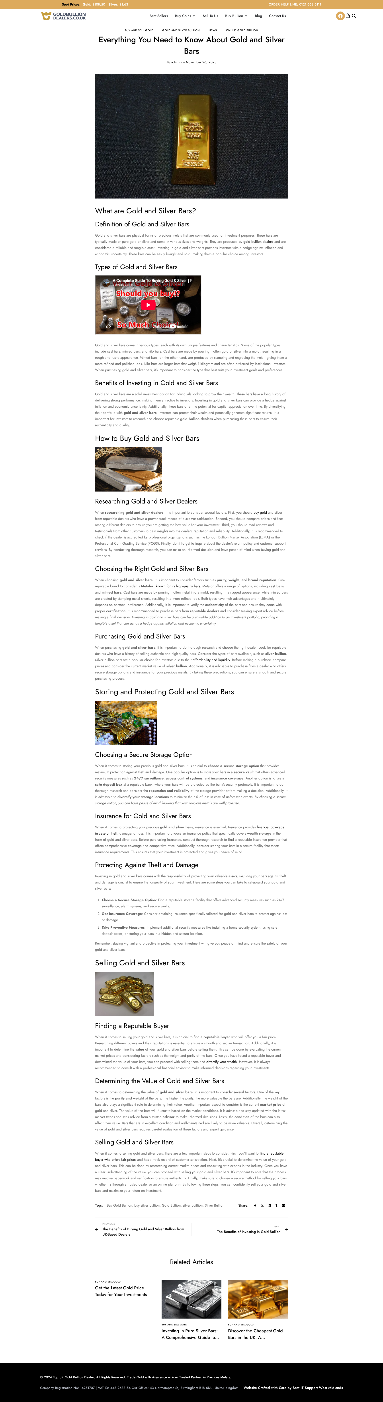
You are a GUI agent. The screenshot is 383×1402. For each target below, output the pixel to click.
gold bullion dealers (258, 241)
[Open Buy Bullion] (246, 16)
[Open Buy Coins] (194, 16)
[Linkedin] (269, 1205)
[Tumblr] (276, 1205)
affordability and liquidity (211, 659)
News (213, 30)
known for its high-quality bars (178, 586)
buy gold (260, 512)
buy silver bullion (147, 1205)
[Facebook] (340, 16)
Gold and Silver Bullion (181, 30)
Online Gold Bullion (242, 30)
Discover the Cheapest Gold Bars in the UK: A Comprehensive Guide (255, 1337)
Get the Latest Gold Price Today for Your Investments (121, 1291)
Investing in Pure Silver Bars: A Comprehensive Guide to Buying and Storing (190, 1337)
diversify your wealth (221, 1061)
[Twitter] (262, 1205)
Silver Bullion (214, 1205)
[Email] (283, 1205)
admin (173, 62)
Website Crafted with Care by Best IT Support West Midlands (293, 1387)
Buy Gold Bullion (119, 1205)
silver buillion (193, 1205)
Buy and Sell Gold (139, 30)
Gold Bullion (171, 1205)
